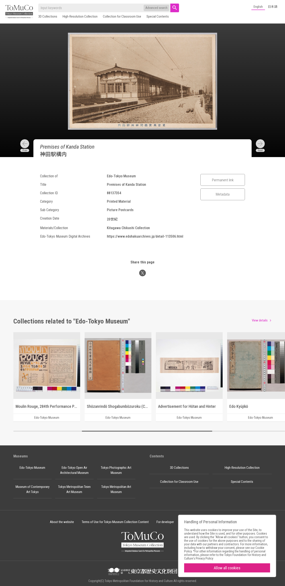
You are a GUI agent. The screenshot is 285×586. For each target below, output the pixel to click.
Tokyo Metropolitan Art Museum (116, 489)
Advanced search (156, 8)
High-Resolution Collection (80, 16)
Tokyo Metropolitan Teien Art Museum (74, 489)
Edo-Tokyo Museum (32, 468)
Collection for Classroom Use (122, 16)
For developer (165, 522)
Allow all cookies (227, 568)
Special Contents (158, 16)
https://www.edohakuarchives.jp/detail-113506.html (145, 236)
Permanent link (223, 180)
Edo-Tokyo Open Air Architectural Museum (74, 470)
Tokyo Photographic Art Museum (116, 470)
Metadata (223, 194)
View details (260, 320)
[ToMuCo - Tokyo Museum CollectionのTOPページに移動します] (19, 12)
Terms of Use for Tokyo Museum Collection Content (115, 522)
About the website (62, 522)
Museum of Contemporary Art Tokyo (32, 489)
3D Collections (47, 16)
